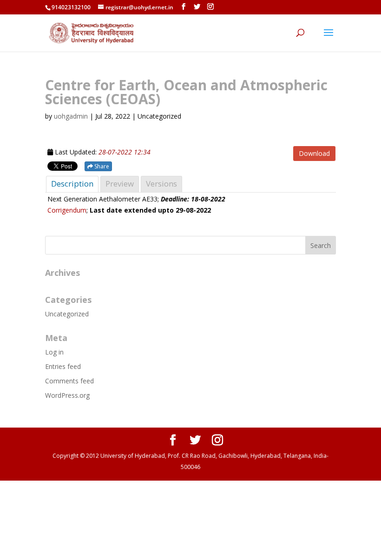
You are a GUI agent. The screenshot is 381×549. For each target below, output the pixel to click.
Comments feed (69, 380)
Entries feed (63, 366)
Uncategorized (67, 313)
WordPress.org (67, 395)
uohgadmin (71, 116)
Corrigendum (66, 210)
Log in (54, 352)
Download (314, 153)
